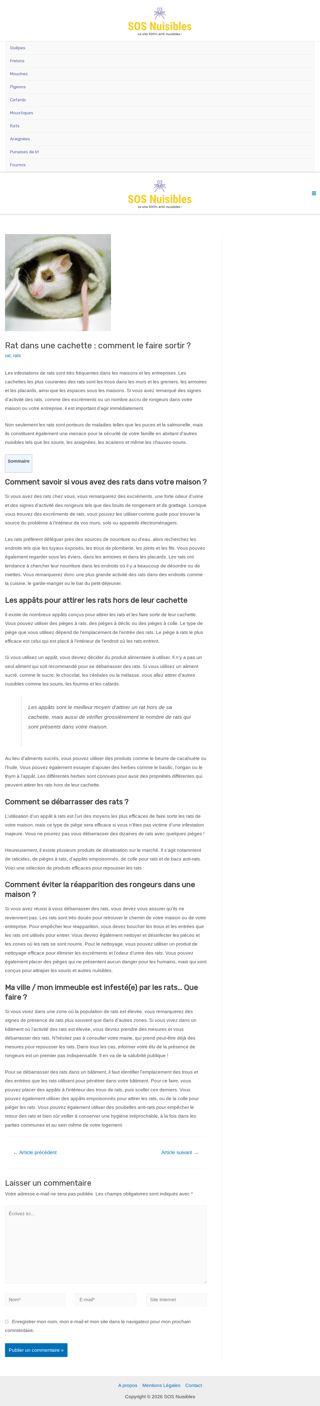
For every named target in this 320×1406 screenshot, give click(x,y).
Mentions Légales (161, 1385)
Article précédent (35, 1152)
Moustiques (21, 112)
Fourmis (18, 164)
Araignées (20, 138)
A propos (128, 1385)
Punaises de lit (24, 151)
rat (7, 355)
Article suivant (180, 1152)
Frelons (17, 60)
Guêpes (17, 47)
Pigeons (18, 86)
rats (17, 355)
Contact (193, 1385)
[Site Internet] (176, 1300)
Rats (15, 125)
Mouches (19, 73)
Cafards (18, 99)
